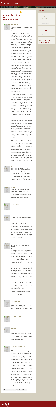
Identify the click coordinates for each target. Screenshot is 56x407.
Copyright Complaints (45, 404)
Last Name (41, 26)
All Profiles (41, 14)
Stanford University (5, 405)
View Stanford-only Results (28, 12)
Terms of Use (36, 404)
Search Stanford (28, 404)
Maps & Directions (20, 404)
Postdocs (43, 21)
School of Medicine (43, 38)
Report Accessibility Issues (48, 398)
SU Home (13, 404)
